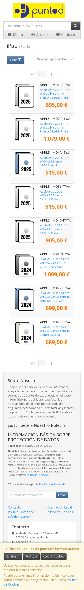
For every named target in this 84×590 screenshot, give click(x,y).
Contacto (68, 34)
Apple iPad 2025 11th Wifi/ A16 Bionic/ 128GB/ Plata (54, 195)
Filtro (13, 60)
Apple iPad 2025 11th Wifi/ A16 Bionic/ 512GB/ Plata (54, 229)
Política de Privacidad (37, 474)
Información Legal (58, 507)
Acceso (41, 34)
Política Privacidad (21, 512)
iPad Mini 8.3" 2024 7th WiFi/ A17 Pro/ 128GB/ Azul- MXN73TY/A (55, 297)
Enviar (62, 495)
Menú (17, 34)
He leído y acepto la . (40, 484)
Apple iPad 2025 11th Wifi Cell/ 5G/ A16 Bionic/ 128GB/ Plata (54, 94)
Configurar (13, 556)
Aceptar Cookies (53, 556)
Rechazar (31, 556)
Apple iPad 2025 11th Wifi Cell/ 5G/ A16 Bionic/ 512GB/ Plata (54, 127)
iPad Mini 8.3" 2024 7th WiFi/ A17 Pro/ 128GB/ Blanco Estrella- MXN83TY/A (55, 333)
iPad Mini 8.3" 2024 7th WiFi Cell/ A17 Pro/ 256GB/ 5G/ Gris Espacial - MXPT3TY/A (55, 265)
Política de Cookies (59, 512)
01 (42, 74)
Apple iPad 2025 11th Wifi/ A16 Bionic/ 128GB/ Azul (54, 161)
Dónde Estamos (19, 517)
